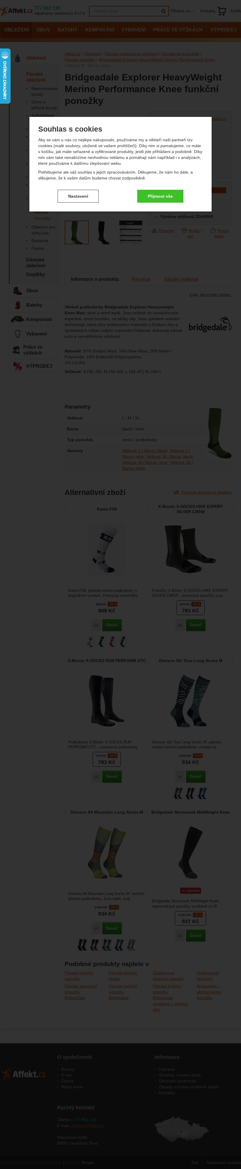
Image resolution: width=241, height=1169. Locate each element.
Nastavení (78, 196)
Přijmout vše (160, 196)
